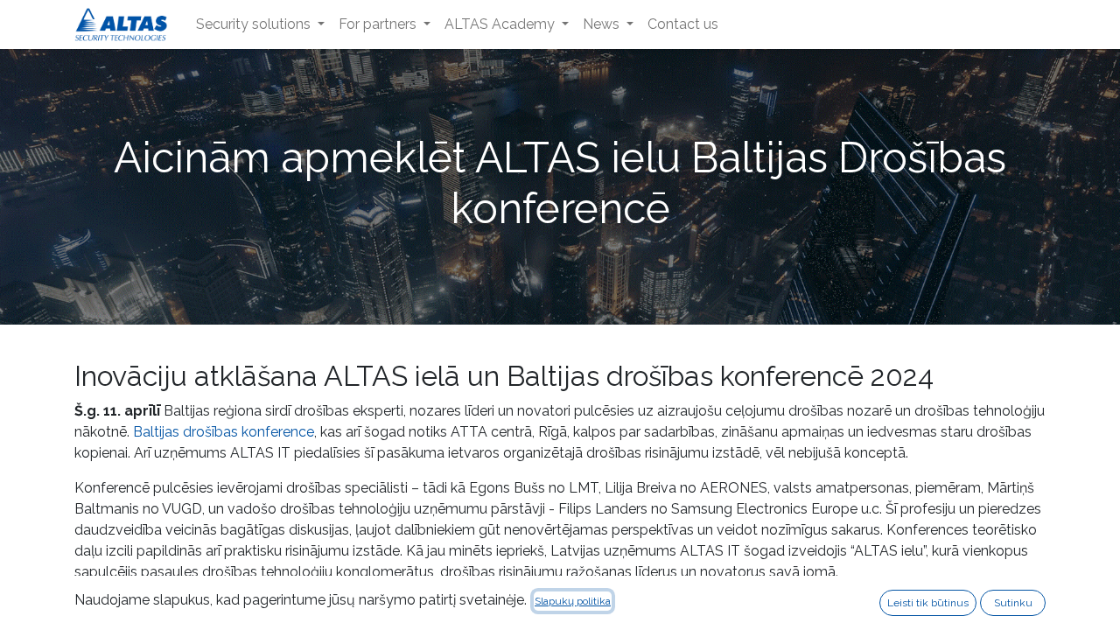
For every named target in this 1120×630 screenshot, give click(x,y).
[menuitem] (260, 24)
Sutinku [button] (1013, 603)
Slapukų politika (573, 601)
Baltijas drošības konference (223, 432)
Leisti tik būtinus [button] (928, 603)
